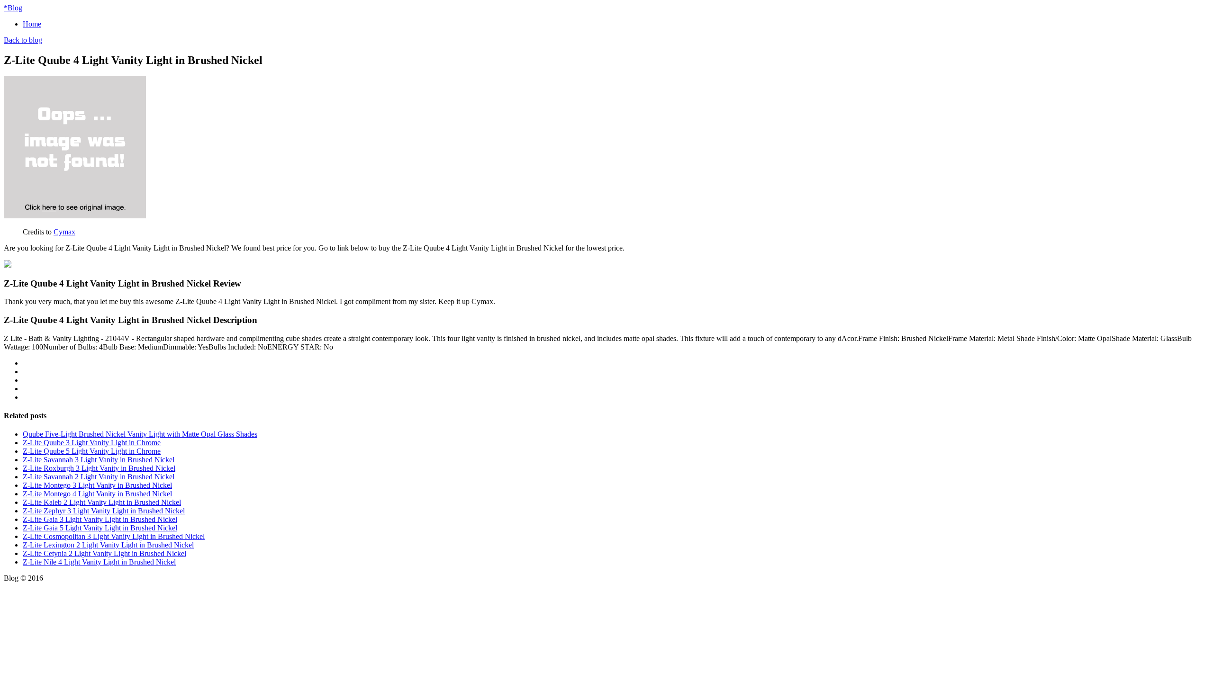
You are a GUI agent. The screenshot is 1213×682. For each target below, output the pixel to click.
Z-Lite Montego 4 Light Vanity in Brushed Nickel (97, 494)
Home (32, 24)
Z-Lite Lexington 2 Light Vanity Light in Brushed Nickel (108, 545)
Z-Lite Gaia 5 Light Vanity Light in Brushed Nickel (100, 528)
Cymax (64, 232)
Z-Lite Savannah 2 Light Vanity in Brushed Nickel (98, 477)
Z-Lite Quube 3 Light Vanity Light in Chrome (92, 443)
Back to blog (23, 40)
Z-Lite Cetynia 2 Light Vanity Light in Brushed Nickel (104, 553)
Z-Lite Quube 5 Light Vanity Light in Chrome (92, 451)
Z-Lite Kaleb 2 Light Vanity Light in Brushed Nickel (102, 502)
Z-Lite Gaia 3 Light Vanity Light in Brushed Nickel (100, 519)
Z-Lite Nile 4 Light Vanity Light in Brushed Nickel (99, 562)
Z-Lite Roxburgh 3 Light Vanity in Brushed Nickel (99, 468)
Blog (13, 8)
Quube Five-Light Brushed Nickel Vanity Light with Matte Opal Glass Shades (140, 434)
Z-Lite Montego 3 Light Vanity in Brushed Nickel (97, 485)
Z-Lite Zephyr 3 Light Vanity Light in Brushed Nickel (104, 511)
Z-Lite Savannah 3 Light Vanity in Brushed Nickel (98, 460)
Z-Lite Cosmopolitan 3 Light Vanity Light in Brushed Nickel (114, 536)
